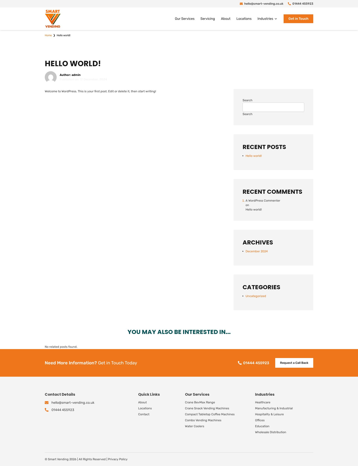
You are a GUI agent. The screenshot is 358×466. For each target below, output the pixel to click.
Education (262, 426)
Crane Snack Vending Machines (207, 408)
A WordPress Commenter (263, 200)
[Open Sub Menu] (275, 19)
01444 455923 (302, 3)
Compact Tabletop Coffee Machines (210, 414)
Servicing (207, 19)
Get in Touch (298, 19)
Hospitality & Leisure (269, 414)
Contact (143, 414)
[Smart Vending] (53, 18)
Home (48, 35)
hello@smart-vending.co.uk (263, 3)
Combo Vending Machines (203, 420)
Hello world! (254, 156)
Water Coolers (194, 426)
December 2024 (257, 251)
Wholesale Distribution (270, 432)
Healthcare (262, 402)
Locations (244, 19)
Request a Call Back (294, 363)
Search (247, 100)
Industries (265, 19)
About (225, 19)
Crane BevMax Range (200, 402)
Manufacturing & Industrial (274, 408)
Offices (260, 420)
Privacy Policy (118, 459)
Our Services (184, 19)
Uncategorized (256, 296)
